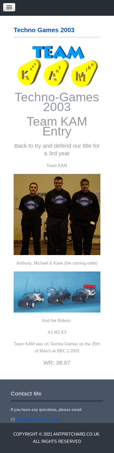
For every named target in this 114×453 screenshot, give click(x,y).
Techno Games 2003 (44, 30)
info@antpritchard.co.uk (37, 419)
